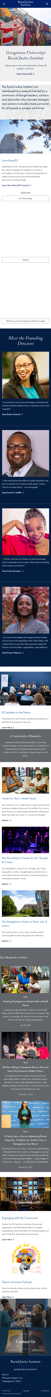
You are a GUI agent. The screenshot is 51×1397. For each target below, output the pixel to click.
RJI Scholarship (25, 198)
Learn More (7, 727)
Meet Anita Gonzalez (11, 571)
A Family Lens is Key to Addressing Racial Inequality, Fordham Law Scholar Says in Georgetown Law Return (25, 1139)
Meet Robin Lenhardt (11, 414)
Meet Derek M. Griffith (11, 492)
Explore (5, 820)
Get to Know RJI (24, 73)
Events (25, 1313)
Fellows (25, 259)
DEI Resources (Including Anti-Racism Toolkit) (25, 321)
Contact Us (25, 1341)
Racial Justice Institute (25, 1363)
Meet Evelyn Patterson (11, 652)
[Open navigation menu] (4, 4)
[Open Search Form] (47, 4)
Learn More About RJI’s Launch (15, 185)
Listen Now (7, 1297)
